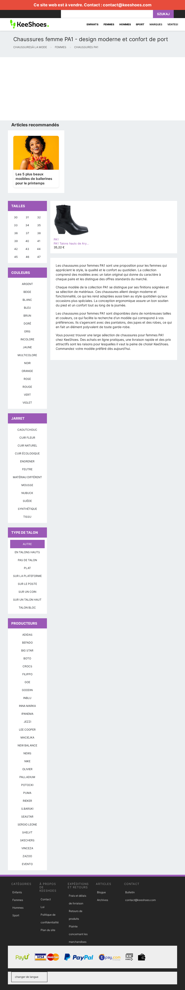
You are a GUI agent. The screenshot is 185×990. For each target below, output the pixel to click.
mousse (27, 485)
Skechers (27, 840)
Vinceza (27, 848)
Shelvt (27, 832)
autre (27, 544)
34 (27, 225)
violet (27, 402)
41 (38, 241)
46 (27, 257)
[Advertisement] (92, 88)
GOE (27, 682)
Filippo (27, 674)
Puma (27, 793)
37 (27, 233)
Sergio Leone (27, 824)
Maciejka (27, 737)
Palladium (27, 777)
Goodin (27, 690)
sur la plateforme (27, 576)
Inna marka (27, 706)
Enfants (17, 892)
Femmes (17, 900)
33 (16, 225)
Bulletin (130, 892)
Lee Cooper (27, 729)
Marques (156, 24)
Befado (27, 642)
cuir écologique (27, 453)
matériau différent (27, 477)
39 (16, 241)
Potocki (27, 785)
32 (39, 217)
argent (27, 284)
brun (27, 315)
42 (16, 249)
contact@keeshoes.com (127, 4)
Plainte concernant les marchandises (78, 934)
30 (16, 217)
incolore (27, 339)
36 (16, 233)
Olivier (27, 769)
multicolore (27, 355)
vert (27, 394)
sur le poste (27, 584)
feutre (27, 469)
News (27, 753)
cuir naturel (27, 445)
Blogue (101, 892)
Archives (102, 900)
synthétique (27, 508)
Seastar (27, 816)
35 (39, 225)
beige (27, 292)
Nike (27, 761)
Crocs (27, 666)
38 (39, 233)
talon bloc (27, 607)
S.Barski (27, 808)
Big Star (27, 650)
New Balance (27, 745)
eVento (27, 864)
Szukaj (163, 14)
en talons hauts (27, 552)
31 (27, 217)
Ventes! (172, 24)
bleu (27, 307)
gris (27, 331)
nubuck (27, 493)
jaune (27, 347)
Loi (42, 907)
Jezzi (27, 721)
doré (27, 323)
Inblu (27, 698)
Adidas (27, 634)
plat (27, 568)
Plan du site (48, 930)
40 (27, 241)
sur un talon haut (27, 599)
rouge (27, 386)
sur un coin (27, 591)
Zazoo (27, 856)
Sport (15, 915)
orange (27, 371)
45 (16, 257)
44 (39, 249)
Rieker (27, 800)
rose (27, 379)
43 (27, 249)
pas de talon (27, 560)
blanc (27, 299)
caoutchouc (27, 429)
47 (39, 257)
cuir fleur (27, 437)
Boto (27, 658)
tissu (27, 516)
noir (27, 363)
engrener (27, 461)
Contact (46, 899)
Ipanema (27, 713)
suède (27, 501)
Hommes (17, 907)
